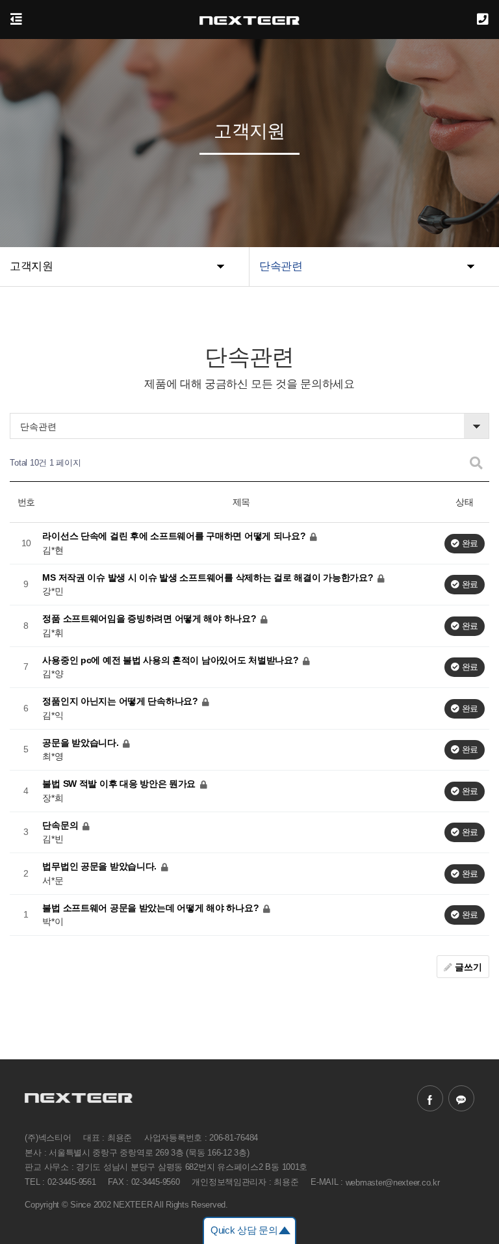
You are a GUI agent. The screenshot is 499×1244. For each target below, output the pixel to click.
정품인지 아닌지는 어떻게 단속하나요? (121, 701)
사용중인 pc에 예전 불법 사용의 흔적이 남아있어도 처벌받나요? (171, 659)
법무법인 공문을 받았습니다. (100, 866)
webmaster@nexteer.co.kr (393, 1182)
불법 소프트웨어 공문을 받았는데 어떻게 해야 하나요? (151, 907)
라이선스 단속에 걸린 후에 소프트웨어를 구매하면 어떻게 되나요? (175, 536)
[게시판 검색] (476, 463)
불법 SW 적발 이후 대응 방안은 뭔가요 (120, 783)
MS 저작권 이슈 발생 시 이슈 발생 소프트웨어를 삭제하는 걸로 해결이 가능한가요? (209, 577)
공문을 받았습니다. (81, 742)
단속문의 (61, 824)
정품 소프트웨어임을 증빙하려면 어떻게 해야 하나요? (150, 618)
